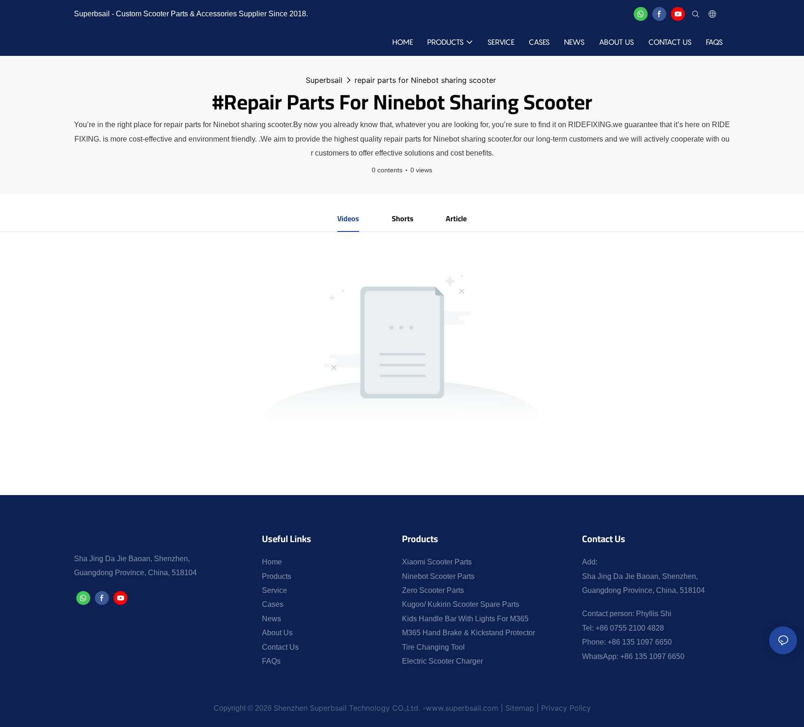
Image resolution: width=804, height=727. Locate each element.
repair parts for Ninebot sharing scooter (425, 80)
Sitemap (519, 708)
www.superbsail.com (462, 708)
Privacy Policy (565, 708)
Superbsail (324, 80)
